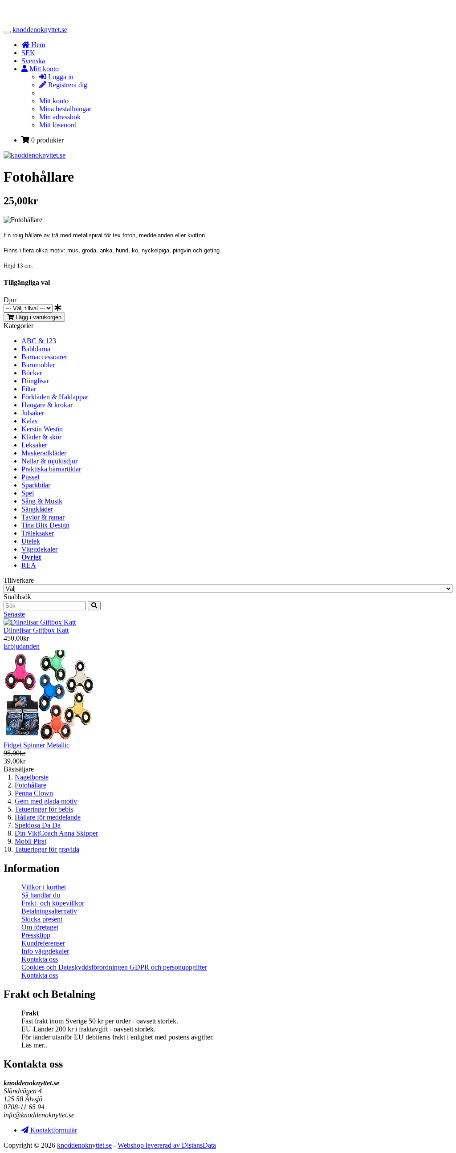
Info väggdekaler (45, 951)
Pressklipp (35, 935)
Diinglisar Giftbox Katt (36, 630)
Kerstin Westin (42, 429)
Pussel (30, 477)
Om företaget (39, 927)
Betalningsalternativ (49, 911)
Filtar (28, 389)
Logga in (59, 77)
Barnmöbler (38, 365)
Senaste (14, 614)
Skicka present (41, 919)
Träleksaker (37, 533)
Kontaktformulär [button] (52, 1130)
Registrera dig (66, 85)
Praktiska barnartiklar (51, 469)
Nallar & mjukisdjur (49, 461)
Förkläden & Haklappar (54, 397)
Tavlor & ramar (43, 517)
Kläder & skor (41, 437)
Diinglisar (35, 381)
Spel (27, 493)
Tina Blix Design (45, 525)
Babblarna (35, 349)
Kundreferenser (43, 943)
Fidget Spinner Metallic (36, 745)
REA (28, 565)
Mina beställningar (65, 109)
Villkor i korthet (43, 887)
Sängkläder (37, 509)
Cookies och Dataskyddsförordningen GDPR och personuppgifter (114, 967)
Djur (10, 300)
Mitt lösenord (58, 125)
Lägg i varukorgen (37, 317)
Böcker (31, 373)
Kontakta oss (39, 959)
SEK (28, 53)
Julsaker (32, 413)
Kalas (29, 421)
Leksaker (34, 445)
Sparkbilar (35, 485)
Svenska (33, 61)
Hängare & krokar (47, 405)
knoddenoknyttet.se (39, 29)
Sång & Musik (41, 501)
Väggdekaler (39, 549)
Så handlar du (40, 895)
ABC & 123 (38, 341)
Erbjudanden (22, 646)
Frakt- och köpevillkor (52, 903)
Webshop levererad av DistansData (167, 1145)
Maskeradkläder (43, 453)
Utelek (30, 541)
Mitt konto (54, 101)
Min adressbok (60, 117)
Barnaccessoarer (44, 357)
